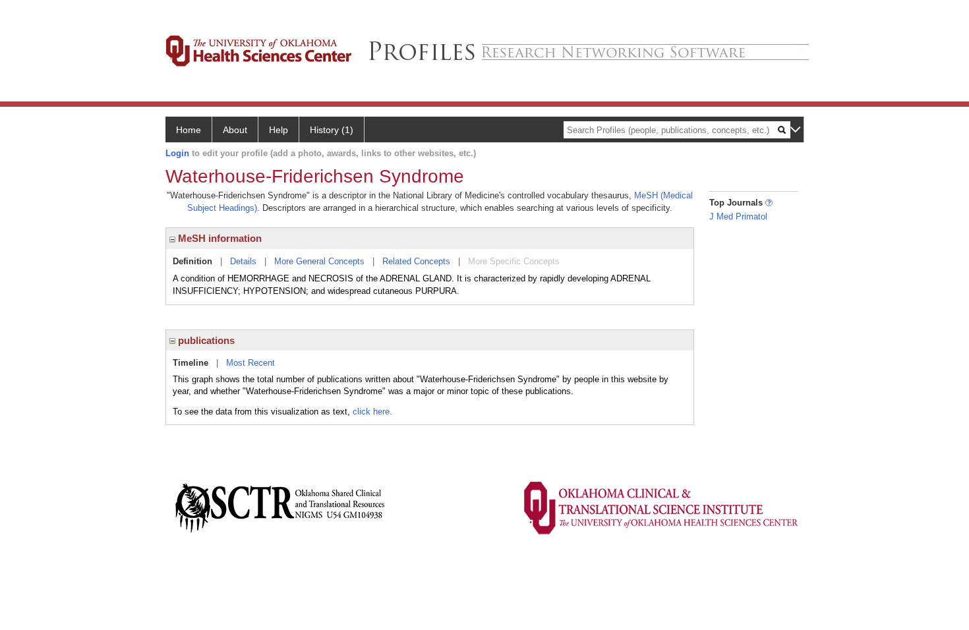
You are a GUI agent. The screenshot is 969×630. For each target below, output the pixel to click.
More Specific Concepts (514, 261)
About (235, 130)
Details (243, 261)
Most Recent (250, 363)
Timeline (190, 363)
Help (278, 130)
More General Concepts (319, 261)
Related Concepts (416, 261)
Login (177, 153)
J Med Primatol (738, 216)
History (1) (331, 130)
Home (188, 130)
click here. (372, 411)
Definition (192, 261)
